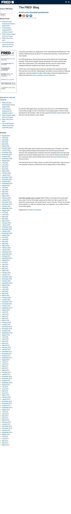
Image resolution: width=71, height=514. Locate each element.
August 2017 (6, 360)
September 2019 (7, 308)
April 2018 (5, 343)
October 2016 (6, 380)
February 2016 (6, 397)
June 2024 (5, 190)
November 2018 (7, 329)
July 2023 (5, 212)
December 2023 (7, 202)
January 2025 (6, 175)
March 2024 (5, 196)
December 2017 (7, 351)
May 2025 (5, 167)
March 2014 (5, 445)
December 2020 (7, 277)
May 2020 (5, 291)
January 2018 (6, 349)
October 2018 (6, 331)
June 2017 (5, 364)
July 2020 (5, 287)
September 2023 (7, 208)
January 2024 (6, 200)
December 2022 (7, 227)
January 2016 (6, 399)
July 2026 (5, 138)
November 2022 (7, 229)
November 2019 (7, 304)
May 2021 (5, 266)
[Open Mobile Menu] (68, 2)
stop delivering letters (60, 157)
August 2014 (6, 434)
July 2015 (5, 412)
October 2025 (6, 156)
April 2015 (5, 418)
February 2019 (6, 322)
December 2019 (7, 302)
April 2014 (5, 443)
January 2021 (6, 275)
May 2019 (5, 316)
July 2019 (5, 312)
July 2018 (5, 337)
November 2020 (7, 279)
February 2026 (6, 148)
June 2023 (5, 214)
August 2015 (6, 409)
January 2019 (6, 324)
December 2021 (7, 252)
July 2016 (5, 387)
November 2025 (7, 154)
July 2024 (5, 187)
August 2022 (6, 235)
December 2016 (7, 376)
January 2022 (6, 250)
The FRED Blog (29, 7)
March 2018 (5, 345)
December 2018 (7, 326)
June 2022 (5, 239)
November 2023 (7, 204)
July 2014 (5, 436)
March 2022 (5, 246)
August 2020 (6, 285)
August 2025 (6, 160)
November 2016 (7, 378)
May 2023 (5, 216)
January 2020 (6, 299)
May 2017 (5, 366)
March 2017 (5, 370)
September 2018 (7, 333)
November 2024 (7, 179)
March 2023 (5, 221)
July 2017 (5, 362)
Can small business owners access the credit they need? (8, 44)
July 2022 (5, 237)
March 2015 (5, 420)
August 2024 (6, 185)
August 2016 (6, 385)
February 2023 (6, 223)
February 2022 (6, 248)
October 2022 (6, 231)
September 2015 (7, 407)
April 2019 (5, 318)
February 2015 (6, 422)
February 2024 (6, 198)
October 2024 (6, 181)
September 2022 (7, 233)
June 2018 (5, 339)
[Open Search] (66, 2)
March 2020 (5, 295)
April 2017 (5, 368)
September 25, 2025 (30, 18)
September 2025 (7, 158)
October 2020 (6, 281)
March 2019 (5, 320)
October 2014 (6, 430)
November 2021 (7, 254)
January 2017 (6, 374)
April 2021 (5, 268)
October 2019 (6, 306)
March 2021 (5, 270)
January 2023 (6, 225)
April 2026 (5, 144)
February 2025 (6, 173)
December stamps (55, 113)
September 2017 (7, 358)
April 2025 (5, 169)
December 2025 (7, 152)
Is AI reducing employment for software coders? (7, 30)
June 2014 (5, 439)
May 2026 (5, 142)
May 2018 (5, 341)
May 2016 (5, 391)
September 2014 (7, 432)
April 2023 (5, 219)
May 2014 (5, 441)
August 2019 (6, 310)
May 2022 (5, 241)
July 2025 (5, 163)
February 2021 (6, 273)
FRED (46, 198)
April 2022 (5, 243)
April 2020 (5, 293)
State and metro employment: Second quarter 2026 (8, 24)
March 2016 (5, 395)
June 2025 (5, 165)
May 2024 (5, 192)
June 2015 (5, 414)
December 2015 (7, 401)
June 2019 (5, 314)
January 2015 (6, 424)
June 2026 (5, 140)
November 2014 (7, 428)
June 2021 (5, 264)
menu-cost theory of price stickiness (43, 75)
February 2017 (6, 372)
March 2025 (5, 171)
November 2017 (7, 353)
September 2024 (7, 183)
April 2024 (5, 194)
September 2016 (7, 383)
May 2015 (5, 416)
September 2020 (7, 283)
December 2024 (7, 177)
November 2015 (7, 403)
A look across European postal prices (33, 12)
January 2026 (6, 150)
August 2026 (6, 136)
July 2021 (5, 262)
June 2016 (5, 389)
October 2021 (6, 256)
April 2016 (5, 393)
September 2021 (7, 258)
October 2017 (6, 356)
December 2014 (7, 426)
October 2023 (6, 206)
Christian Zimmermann (34, 210)
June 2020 (5, 289)
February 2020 (6, 297)
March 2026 (5, 146)
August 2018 (6, 335)
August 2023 (6, 210)
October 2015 (6, 405)
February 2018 (6, 347)
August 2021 (6, 260)
